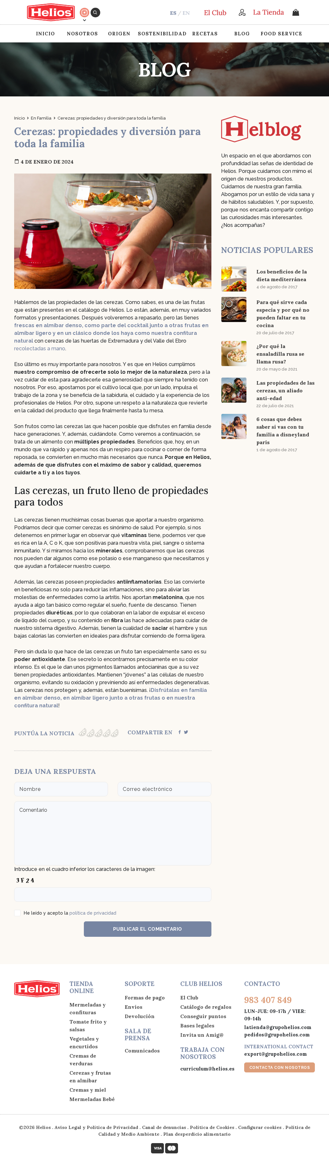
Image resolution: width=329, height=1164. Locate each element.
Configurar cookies (259, 1127)
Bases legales (197, 1025)
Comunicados (142, 1050)
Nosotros (82, 34)
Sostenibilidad (162, 34)
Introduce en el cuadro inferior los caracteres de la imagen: (84, 869)
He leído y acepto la (70, 913)
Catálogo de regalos (205, 1007)
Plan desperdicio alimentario (197, 1134)
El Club (189, 997)
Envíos (133, 1007)
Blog (242, 34)
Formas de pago (145, 997)
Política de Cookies (212, 1127)
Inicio (45, 34)
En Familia (41, 118)
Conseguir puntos (203, 1016)
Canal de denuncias (164, 1127)
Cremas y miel (87, 1090)
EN (186, 13)
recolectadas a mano (39, 348)
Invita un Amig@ (202, 1035)
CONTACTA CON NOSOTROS (279, 1067)
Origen (119, 34)
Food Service (281, 34)
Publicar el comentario (147, 929)
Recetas (205, 34)
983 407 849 (268, 1000)
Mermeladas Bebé (92, 1099)
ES (173, 13)
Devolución (140, 1016)
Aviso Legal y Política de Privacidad (96, 1127)
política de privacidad (92, 913)
